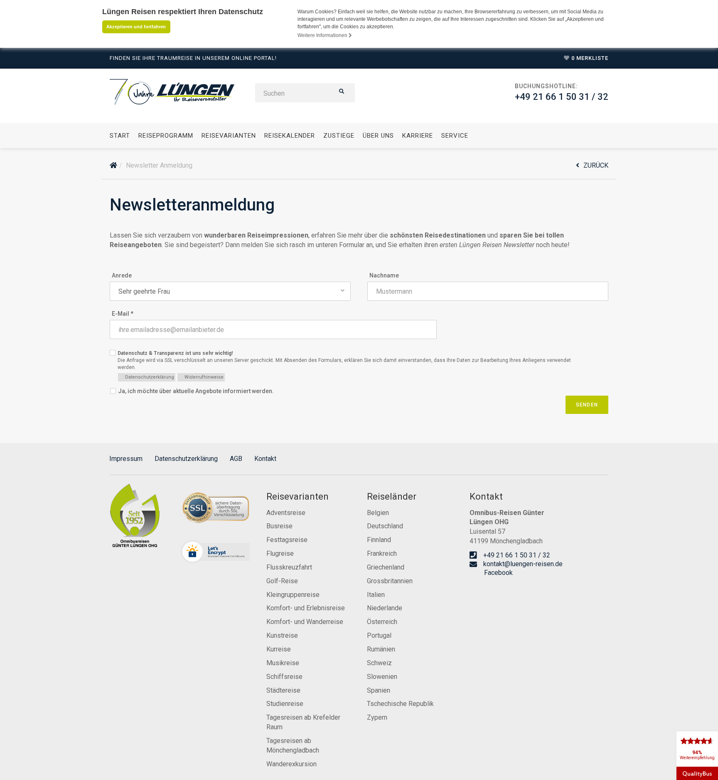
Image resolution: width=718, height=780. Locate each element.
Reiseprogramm (165, 135)
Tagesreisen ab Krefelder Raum (303, 722)
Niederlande (384, 608)
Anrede (122, 275)
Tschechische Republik (400, 704)
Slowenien (382, 677)
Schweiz (379, 663)
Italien (376, 595)
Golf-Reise (282, 581)
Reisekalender (289, 135)
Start (120, 135)
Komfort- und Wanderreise (304, 622)
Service (454, 135)
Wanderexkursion (291, 764)
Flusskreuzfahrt (289, 567)
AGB (236, 459)
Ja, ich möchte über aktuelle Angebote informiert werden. (196, 391)
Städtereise (283, 690)
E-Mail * (122, 313)
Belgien (378, 513)
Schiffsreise (284, 677)
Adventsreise (285, 513)
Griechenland (385, 567)
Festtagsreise (286, 540)
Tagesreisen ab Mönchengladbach (292, 745)
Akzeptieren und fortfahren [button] (136, 26)
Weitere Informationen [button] (323, 35)
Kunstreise (282, 635)
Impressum (126, 459)
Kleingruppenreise (293, 595)
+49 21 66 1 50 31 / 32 (561, 97)
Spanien (378, 690)
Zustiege (338, 135)
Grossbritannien (390, 581)
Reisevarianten (229, 135)
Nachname (384, 275)
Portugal (379, 635)
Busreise (279, 526)
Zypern (377, 717)
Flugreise (280, 553)
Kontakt (265, 459)
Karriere (417, 135)
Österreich (382, 622)
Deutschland (385, 526)
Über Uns (378, 135)
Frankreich (382, 553)
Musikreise (282, 663)
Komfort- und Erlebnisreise (305, 608)
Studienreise (284, 704)
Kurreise (278, 649)
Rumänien (381, 649)
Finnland (379, 540)
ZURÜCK (595, 165)
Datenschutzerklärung (186, 459)
